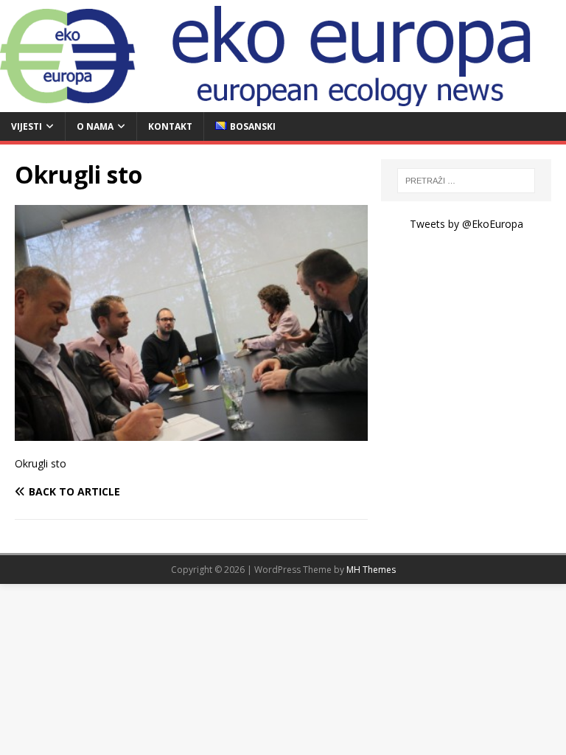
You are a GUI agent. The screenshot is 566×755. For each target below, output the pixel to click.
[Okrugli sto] (191, 432)
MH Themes (371, 569)
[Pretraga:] (466, 180)
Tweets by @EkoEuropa (466, 224)
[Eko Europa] (283, 104)
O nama (95, 126)
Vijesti (26, 126)
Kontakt (170, 126)
